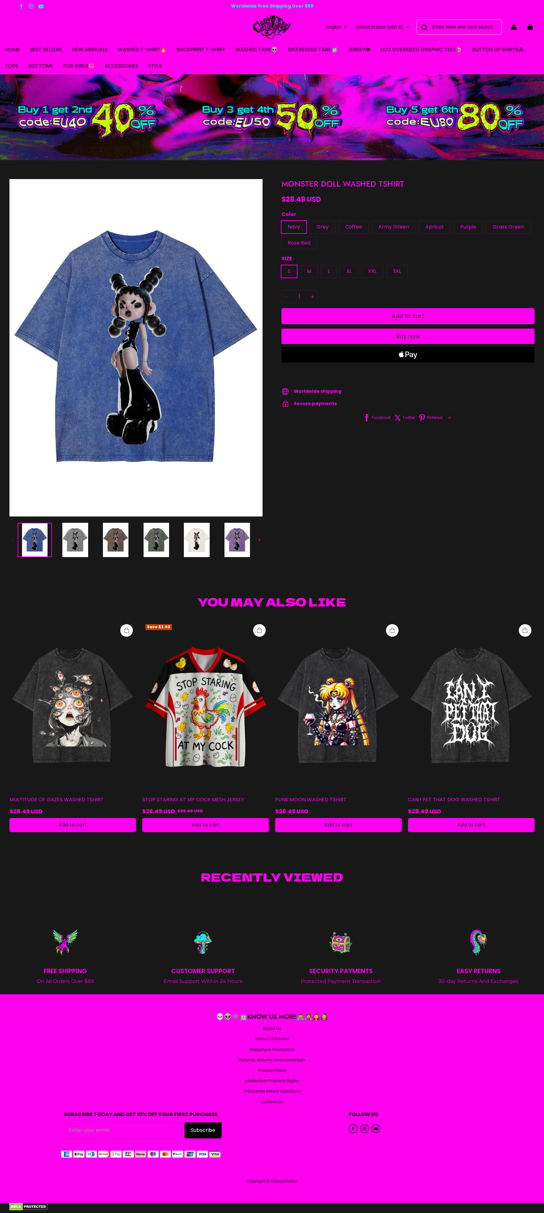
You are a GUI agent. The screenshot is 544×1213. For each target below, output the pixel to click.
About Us (272, 1028)
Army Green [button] (393, 226)
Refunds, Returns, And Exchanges (272, 1060)
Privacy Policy (272, 1070)
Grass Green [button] (508, 226)
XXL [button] (372, 271)
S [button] (289, 271)
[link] (11, 66)
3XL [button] (397, 271)
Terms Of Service (272, 1039)
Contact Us (272, 1102)
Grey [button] (322, 226)
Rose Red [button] (299, 242)
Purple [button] (468, 226)
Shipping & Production (272, 1049)
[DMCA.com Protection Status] (28, 1208)
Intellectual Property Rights (272, 1081)
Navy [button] (294, 226)
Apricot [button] (434, 226)
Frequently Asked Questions (272, 1091)
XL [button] (349, 271)
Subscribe (203, 1130)
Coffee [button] (353, 226)
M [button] (309, 271)
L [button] (329, 271)
